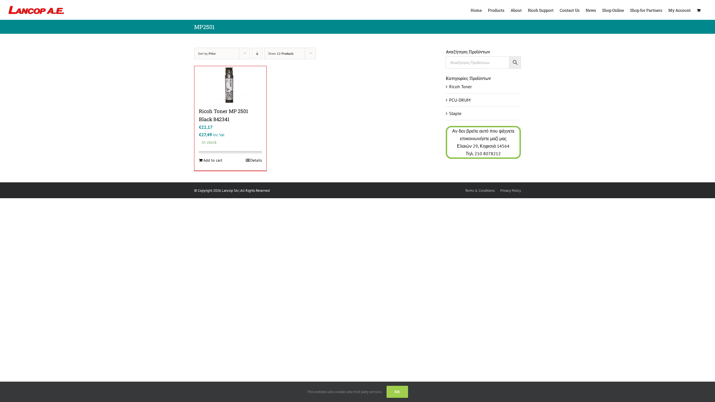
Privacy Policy (510, 190)
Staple (455, 113)
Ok (397, 391)
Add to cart (212, 160)
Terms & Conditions (480, 190)
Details (256, 160)
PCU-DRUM (460, 100)
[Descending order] (257, 53)
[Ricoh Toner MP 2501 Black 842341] (230, 85)
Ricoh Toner (460, 86)
